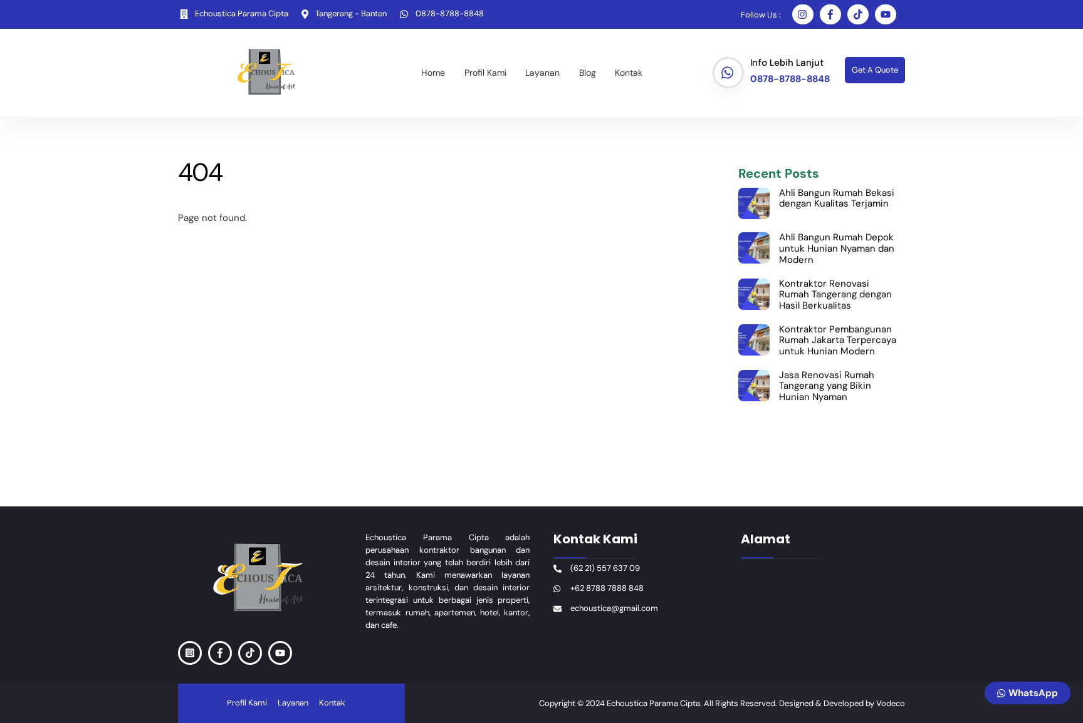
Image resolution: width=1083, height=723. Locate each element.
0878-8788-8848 (790, 79)
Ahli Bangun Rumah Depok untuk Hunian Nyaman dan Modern (836, 248)
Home (433, 72)
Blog (587, 72)
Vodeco (890, 703)
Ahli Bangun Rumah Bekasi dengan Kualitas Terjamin (836, 199)
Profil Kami (485, 72)
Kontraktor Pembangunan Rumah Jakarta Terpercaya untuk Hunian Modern (837, 340)
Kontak (628, 72)
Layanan (542, 72)
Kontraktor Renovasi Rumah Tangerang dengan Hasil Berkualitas (835, 295)
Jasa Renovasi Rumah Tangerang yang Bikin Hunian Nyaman (826, 386)
